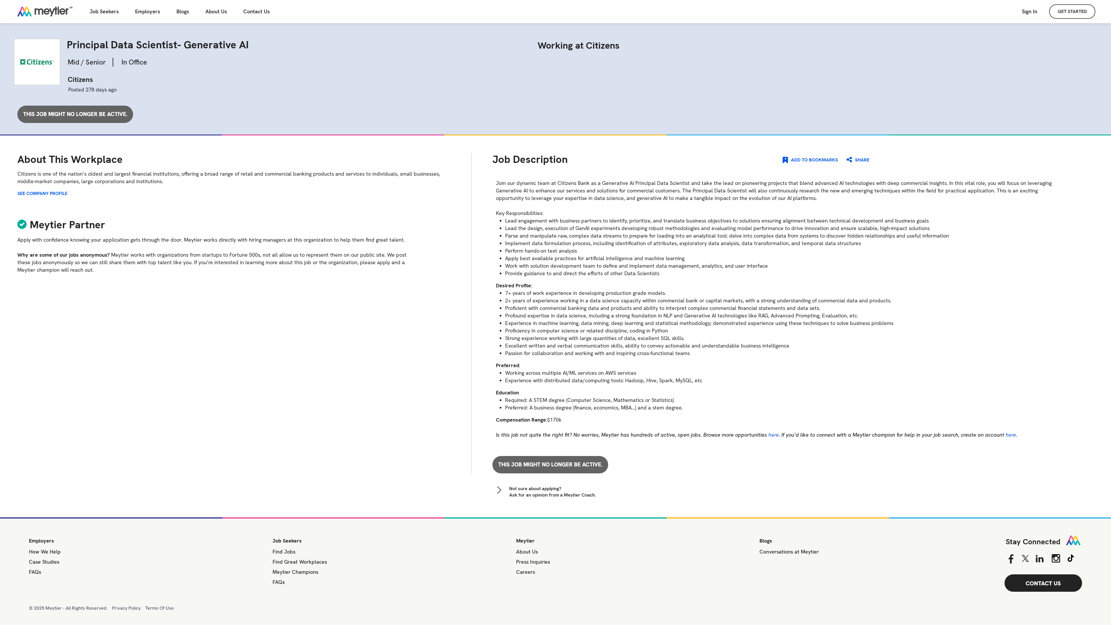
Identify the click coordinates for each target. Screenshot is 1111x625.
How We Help (45, 551)
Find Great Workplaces (300, 561)
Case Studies (44, 561)
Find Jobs (284, 551)
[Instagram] (1056, 558)
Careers (525, 572)
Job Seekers (104, 11)
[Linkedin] (1040, 559)
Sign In (1029, 11)
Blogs (182, 11)
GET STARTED (1072, 11)
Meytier (525, 540)
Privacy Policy (126, 608)
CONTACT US (1043, 583)
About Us (216, 11)
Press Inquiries (533, 561)
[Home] (45, 11)
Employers (147, 11)
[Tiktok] (1071, 557)
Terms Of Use (159, 608)
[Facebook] (1010, 559)
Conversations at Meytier (789, 551)
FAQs (35, 572)
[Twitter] (1025, 558)
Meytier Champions (295, 572)
